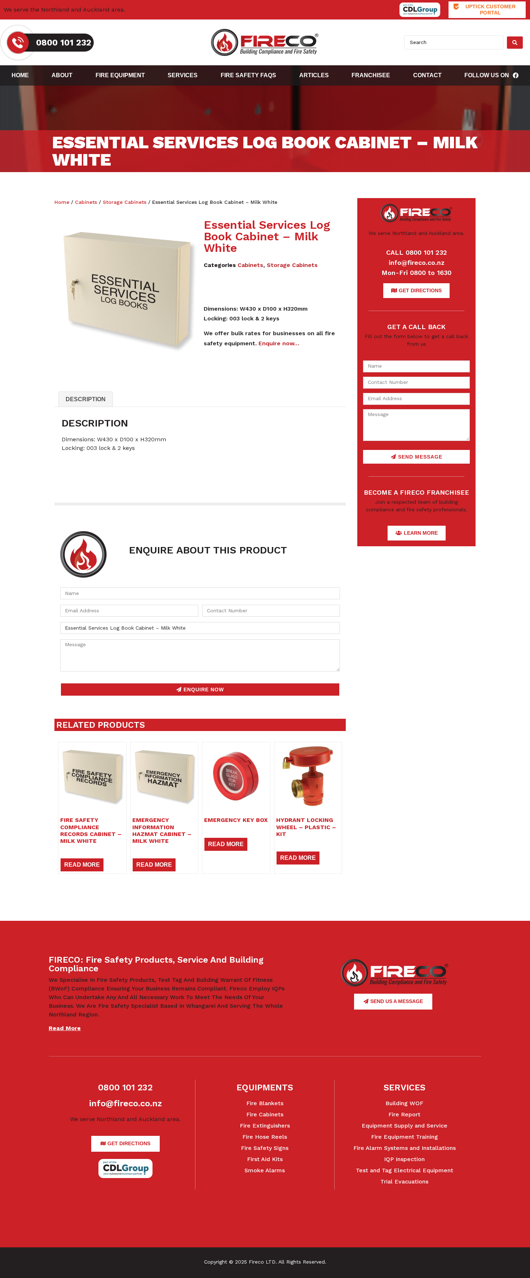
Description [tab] (86, 399)
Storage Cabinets (124, 202)
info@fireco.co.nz (417, 262)
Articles (314, 75)
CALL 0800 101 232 (416, 252)
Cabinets (86, 202)
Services (183, 75)
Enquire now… (279, 343)
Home (20, 75)
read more (65, 1028)
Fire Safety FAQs (248, 75)
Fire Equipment (120, 75)
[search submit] (515, 42)
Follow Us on (486, 75)
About (62, 75)
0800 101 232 (125, 1087)
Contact (427, 75)
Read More (82, 865)
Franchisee (371, 75)
